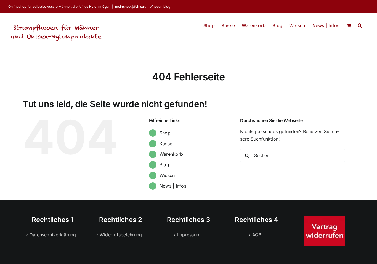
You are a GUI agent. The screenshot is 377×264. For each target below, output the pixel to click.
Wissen (167, 175)
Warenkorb (171, 154)
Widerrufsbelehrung (121, 234)
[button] (360, 24)
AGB (256, 234)
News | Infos (173, 186)
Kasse (166, 143)
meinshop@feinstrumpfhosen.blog (142, 6)
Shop (165, 133)
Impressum (188, 234)
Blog (164, 164)
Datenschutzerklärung (53, 234)
